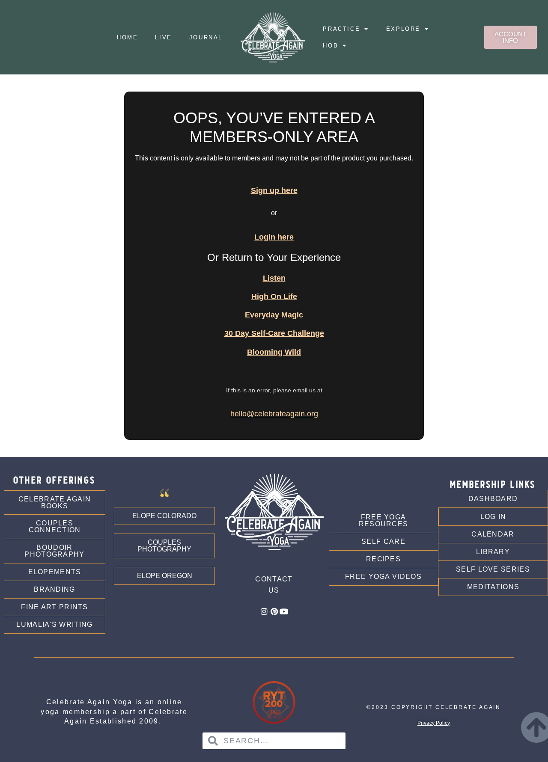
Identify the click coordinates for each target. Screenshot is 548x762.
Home (127, 37)
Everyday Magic (274, 315)
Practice (341, 29)
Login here (274, 237)
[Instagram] (264, 611)
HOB (330, 45)
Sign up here (274, 190)
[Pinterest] (274, 611)
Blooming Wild (274, 352)
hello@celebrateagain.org (274, 413)
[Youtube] (284, 611)
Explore (403, 29)
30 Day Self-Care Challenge (274, 333)
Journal (206, 37)
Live (163, 37)
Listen (274, 278)
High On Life (274, 296)
